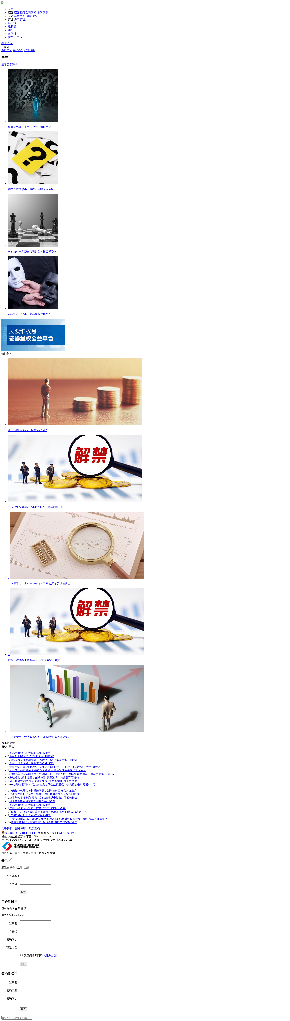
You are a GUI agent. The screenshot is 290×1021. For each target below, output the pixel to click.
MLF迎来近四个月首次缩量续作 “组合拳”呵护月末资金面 (43, 781)
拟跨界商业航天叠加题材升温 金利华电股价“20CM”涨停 (44, 822)
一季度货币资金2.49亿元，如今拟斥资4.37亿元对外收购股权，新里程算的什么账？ (58, 818)
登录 (10, 43)
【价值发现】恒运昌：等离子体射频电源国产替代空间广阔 (44, 794)
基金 (16, 16)
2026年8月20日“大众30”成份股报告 (30, 804)
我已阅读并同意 (41, 955)
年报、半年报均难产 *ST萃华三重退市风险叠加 (37, 808)
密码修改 (18, 50)
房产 (16, 19)
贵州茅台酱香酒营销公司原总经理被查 (32, 801)
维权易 (12, 26)
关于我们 (6, 828)
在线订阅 (6, 50)
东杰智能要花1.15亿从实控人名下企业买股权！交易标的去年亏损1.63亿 (53, 784)
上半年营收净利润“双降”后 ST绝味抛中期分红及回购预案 (43, 797)
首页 (10, 9)
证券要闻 (19, 12)
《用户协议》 (51, 955)
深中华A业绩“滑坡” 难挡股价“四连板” (31, 756)
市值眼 (12, 33)
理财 (29, 16)
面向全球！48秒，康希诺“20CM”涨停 (31, 763)
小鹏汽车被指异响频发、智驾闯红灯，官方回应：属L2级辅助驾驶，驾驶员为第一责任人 (61, 773)
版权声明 (20, 828)
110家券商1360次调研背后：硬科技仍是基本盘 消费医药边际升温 (48, 811)
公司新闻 (31, 12)
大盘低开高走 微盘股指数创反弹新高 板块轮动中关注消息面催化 (47, 770)
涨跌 (39, 12)
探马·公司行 (15, 37)
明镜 (10, 30)
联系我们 (34, 828)
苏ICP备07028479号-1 (64, 833)
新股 (45, 12)
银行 (23, 16)
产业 (23, 19)
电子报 (12, 23)
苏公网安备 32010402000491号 (22, 833)
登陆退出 (29, 50)
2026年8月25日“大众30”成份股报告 (30, 752)
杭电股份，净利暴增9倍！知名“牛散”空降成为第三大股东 (43, 759)
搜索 (4, 43)
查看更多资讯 (9, 64)
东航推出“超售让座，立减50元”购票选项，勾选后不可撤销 (44, 777)
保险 (35, 16)
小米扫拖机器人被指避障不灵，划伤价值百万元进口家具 (43, 790)
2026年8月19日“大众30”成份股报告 (30, 815)
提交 (23, 963)
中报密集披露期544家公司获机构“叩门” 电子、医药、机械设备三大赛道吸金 (54, 766)
